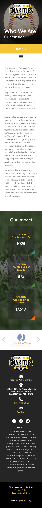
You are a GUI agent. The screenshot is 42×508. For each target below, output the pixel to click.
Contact (21, 412)
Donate (21, 48)
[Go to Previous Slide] (4, 339)
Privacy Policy (21, 490)
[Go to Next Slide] (38, 339)
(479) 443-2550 (21, 402)
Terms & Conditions (21, 493)
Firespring (26, 500)
